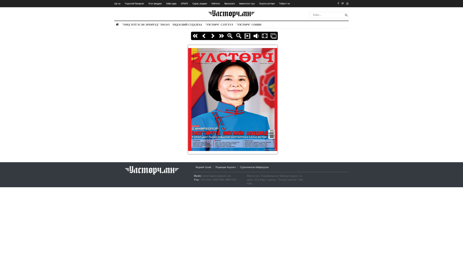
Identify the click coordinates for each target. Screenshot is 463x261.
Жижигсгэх (238, 36)
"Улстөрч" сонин (248, 24)
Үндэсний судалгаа (187, 24)
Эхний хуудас (195, 36)
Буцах (204, 36)
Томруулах (230, 36)
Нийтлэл (215, 3)
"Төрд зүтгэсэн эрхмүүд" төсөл (145, 24)
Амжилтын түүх (247, 3)
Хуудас (273, 36)
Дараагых (212, 36)
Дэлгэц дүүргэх (264, 36)
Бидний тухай (203, 167)
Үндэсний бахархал (134, 3)
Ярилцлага (229, 3)
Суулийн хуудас (221, 36)
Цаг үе (117, 3)
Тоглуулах (247, 36)
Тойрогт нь (284, 3)
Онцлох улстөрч (267, 3)
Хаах (256, 36)
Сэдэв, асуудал (199, 3)
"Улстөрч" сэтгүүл (219, 24)
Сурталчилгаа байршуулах (254, 167)
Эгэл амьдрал (155, 3)
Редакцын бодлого (226, 167)
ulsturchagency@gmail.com (217, 176)
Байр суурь (171, 3)
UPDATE (184, 3)
